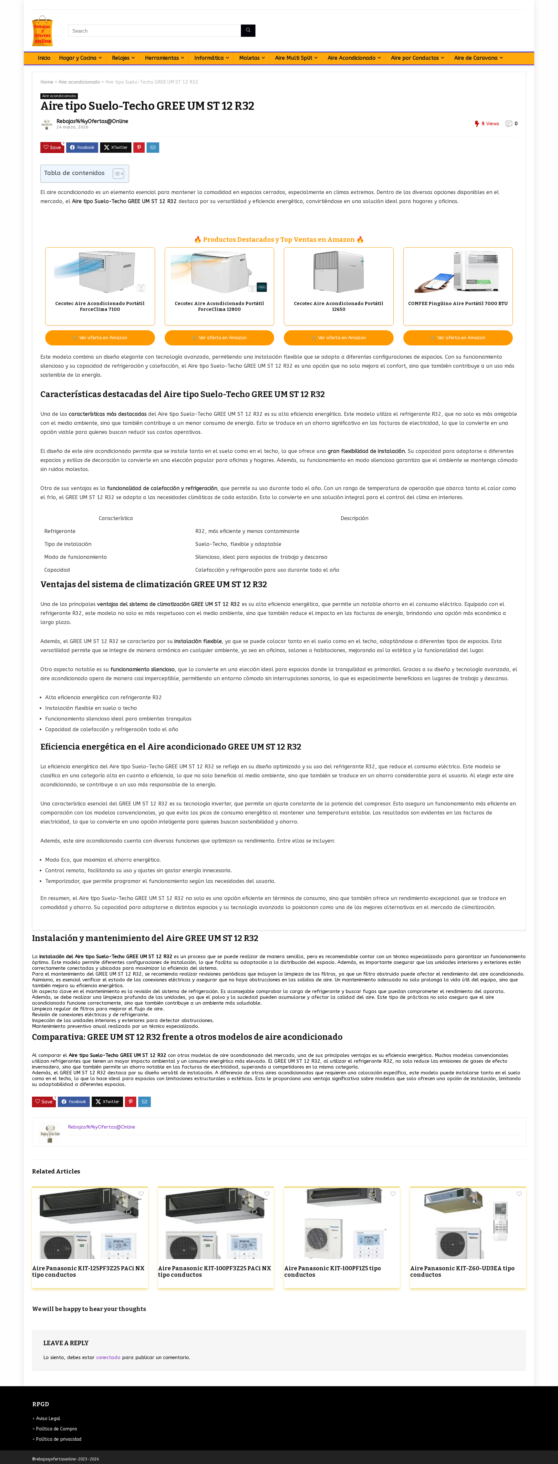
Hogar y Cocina (78, 58)
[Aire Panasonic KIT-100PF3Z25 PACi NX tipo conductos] (216, 1192)
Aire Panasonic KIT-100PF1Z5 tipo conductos (332, 1271)
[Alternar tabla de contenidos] (115, 173)
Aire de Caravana (476, 58)
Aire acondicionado (79, 82)
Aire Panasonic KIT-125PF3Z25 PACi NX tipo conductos (88, 1271)
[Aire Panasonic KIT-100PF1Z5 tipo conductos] (342, 1192)
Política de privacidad (58, 1439)
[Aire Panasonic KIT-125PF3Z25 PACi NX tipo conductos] (90, 1192)
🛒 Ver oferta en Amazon (100, 338)
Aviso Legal (48, 1418)
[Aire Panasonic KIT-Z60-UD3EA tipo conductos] (468, 1192)
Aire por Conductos (415, 58)
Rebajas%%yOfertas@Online (92, 121)
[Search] (248, 31)
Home (46, 82)
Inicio (44, 58)
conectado (108, 1357)
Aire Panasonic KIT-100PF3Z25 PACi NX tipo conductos (214, 1271)
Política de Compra (56, 1429)
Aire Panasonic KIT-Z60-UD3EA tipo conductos (462, 1271)
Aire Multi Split (293, 58)
